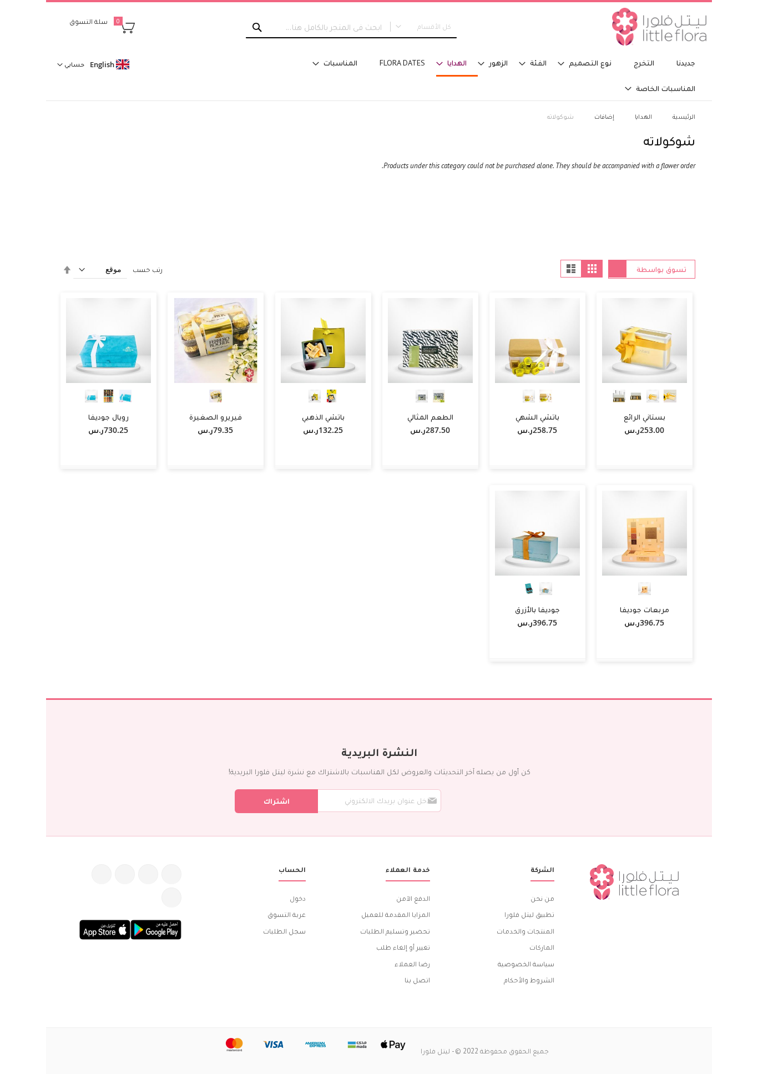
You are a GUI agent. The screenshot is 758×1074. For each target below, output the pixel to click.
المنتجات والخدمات (525, 931)
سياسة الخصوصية (526, 964)
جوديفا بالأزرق (537, 609)
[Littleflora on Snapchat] (171, 897)
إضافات (603, 116)
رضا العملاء (412, 964)
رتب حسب (148, 269)
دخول (298, 898)
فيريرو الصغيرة (215, 417)
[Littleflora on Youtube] (102, 874)
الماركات (541, 947)
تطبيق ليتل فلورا (529, 914)
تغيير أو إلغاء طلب (403, 947)
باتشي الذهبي (323, 417)
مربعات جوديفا (644, 609)
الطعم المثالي (430, 417)
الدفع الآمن (413, 898)
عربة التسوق (286, 914)
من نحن (542, 898)
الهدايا (642, 116)
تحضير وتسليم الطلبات (395, 931)
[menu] (490, 75)
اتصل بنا (417, 980)
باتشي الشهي (537, 417)
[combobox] (351, 27)
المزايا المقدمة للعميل (395, 914)
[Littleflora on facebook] (171, 874)
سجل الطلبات (284, 931)
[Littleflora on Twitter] (148, 874)
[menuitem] (685, 63)
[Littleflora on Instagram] (125, 874)
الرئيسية (683, 116)
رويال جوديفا (108, 417)
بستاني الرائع (644, 417)
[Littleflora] (659, 27)
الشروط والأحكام (529, 980)
